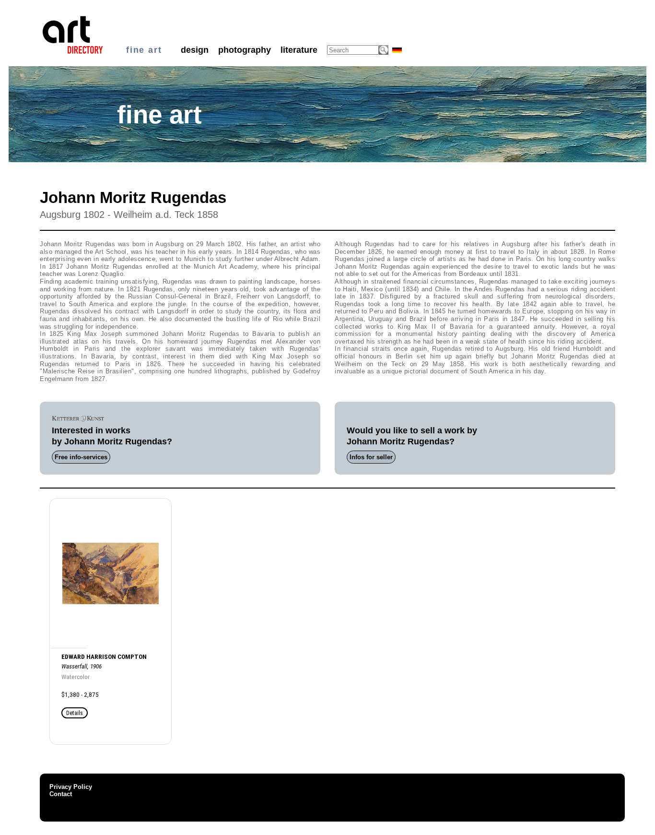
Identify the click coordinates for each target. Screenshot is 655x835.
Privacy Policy (70, 786)
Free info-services (81, 457)
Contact (60, 794)
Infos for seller (371, 457)
